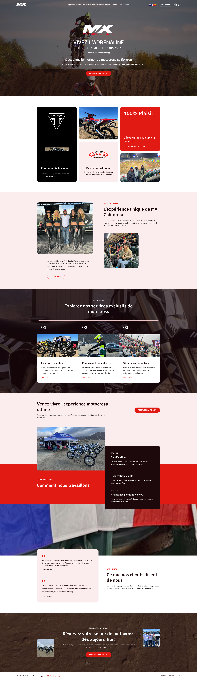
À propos (71, 5)
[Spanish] (155, 4)
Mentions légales (174, 676)
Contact (126, 5)
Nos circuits (87, 5)
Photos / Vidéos (111, 5)
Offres (78, 5)
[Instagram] (179, 4)
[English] (150, 4)
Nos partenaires (98, 5)
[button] (98, 73)
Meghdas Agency (53, 676)
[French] (152, 4)
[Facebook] (175, 4)
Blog (120, 5)
